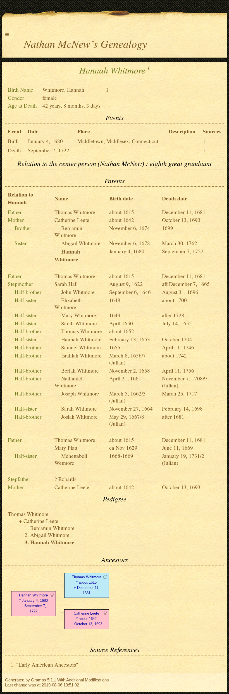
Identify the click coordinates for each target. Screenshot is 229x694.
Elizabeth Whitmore (68, 304)
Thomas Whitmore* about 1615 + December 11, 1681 (86, 585)
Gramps (38, 680)
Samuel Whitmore (81, 347)
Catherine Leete (71, 219)
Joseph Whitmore (80, 393)
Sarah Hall (66, 283)
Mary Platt (65, 447)
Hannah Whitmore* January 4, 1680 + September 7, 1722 (33, 603)
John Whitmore (78, 291)
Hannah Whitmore (81, 339)
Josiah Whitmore (79, 416)
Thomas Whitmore (74, 212)
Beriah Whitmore (80, 370)
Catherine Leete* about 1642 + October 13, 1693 (86, 618)
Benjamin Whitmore (68, 231)
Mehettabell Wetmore (70, 459)
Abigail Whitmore (81, 243)
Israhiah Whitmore (81, 355)
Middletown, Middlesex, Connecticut (117, 141)
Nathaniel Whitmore (68, 382)
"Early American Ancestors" (47, 664)
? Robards (65, 478)
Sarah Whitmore (79, 323)
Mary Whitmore (78, 315)
